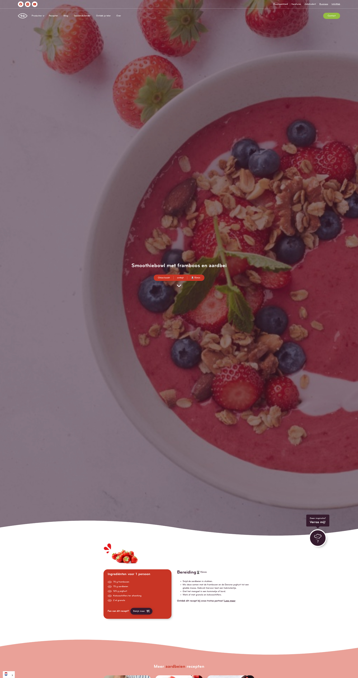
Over (118, 16)
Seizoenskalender (82, 16)
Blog (65, 16)
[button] (37, 16)
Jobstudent (310, 4)
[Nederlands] (9, 673)
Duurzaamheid (280, 4)
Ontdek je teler (103, 16)
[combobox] (9, 674)
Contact (332, 16)
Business (323, 4)
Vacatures (296, 4)
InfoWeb (336, 4)
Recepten (53, 16)
